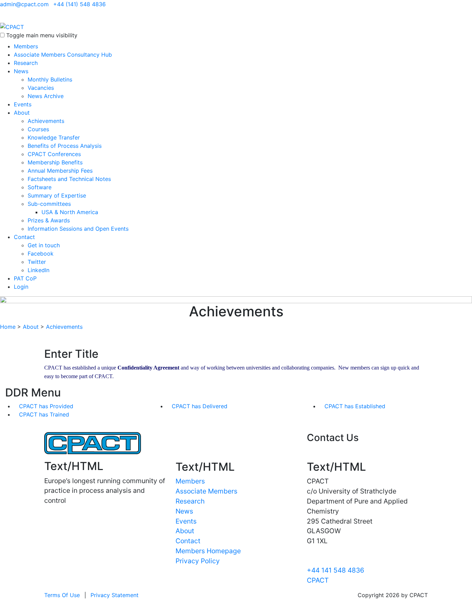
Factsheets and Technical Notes (69, 178)
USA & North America (69, 212)
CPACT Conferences (54, 154)
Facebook (41, 253)
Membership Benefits (55, 162)
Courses (38, 129)
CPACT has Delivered (199, 406)
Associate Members (206, 491)
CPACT (318, 580)
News (21, 71)
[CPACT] (12, 26)
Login (21, 286)
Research (26, 62)
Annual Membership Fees (60, 170)
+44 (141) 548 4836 (79, 4)
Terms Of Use (62, 595)
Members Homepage (208, 551)
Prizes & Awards (49, 220)
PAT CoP (25, 278)
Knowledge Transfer (54, 137)
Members (26, 46)
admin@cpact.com (24, 4)
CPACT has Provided (46, 406)
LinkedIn (38, 270)
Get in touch (44, 245)
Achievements (46, 120)
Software (39, 187)
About (22, 112)
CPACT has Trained (44, 414)
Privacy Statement (115, 595)
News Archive (46, 96)
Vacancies (41, 87)
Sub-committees (49, 203)
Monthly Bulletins (50, 79)
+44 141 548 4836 (335, 570)
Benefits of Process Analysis (65, 145)
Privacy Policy (198, 561)
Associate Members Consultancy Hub (63, 54)
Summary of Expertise (57, 195)
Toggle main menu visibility (41, 35)
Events (22, 104)
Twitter (37, 261)
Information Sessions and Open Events (78, 228)
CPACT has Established (354, 406)
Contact (24, 236)
